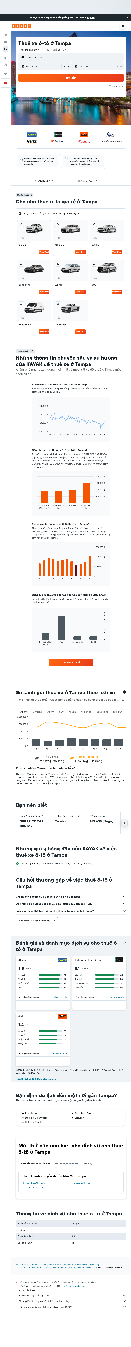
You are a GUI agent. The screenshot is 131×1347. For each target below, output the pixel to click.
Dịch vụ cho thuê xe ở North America (57, 1264)
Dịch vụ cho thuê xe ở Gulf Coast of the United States (68, 1267)
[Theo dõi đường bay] (5, 65)
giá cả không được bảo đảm (74, 1286)
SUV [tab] (61, 711)
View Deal (44, 252)
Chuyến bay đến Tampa (34, 1183)
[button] (127, 17)
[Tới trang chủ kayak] (21, 26)
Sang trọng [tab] (102, 711)
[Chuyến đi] (5, 74)
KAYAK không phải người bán (35, 1295)
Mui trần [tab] (117, 711)
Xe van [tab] (72, 711)
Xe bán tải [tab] (86, 711)
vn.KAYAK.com (22, 1264)
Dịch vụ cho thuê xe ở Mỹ (88, 1264)
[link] (71, 662)
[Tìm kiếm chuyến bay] (5, 36)
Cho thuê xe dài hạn (33, 1187)
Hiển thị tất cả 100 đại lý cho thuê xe (36, 1079)
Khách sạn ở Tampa (81, 1183)
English (91, 17)
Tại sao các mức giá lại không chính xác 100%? (45, 1306)
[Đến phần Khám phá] (5, 58)
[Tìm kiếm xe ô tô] (5, 49)
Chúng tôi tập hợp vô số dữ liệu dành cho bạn (44, 1301)
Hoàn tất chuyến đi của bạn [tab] (35, 1163)
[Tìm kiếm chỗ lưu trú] (5, 42)
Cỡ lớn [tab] (50, 711)
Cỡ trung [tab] (37, 711)
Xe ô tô (35, 1264)
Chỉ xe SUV (118, 86)
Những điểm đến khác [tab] (66, 1163)
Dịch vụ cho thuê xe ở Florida (28, 1267)
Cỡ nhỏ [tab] (24, 711)
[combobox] (30, 49)
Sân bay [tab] (87, 1163)
